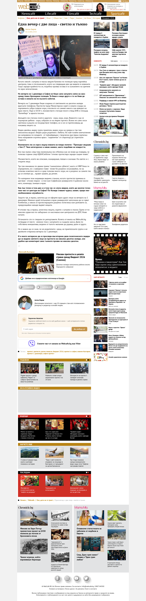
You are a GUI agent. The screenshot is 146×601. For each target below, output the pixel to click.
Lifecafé (50, 13)
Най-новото (114, 61)
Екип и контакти (91, 589)
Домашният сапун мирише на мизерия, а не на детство (115, 6)
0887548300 (99, 586)
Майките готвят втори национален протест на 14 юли (54, 378)
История (96, 18)
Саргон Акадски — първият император (119, 179)
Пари (72, 18)
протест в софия (70, 351)
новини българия (83, 351)
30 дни (126, 277)
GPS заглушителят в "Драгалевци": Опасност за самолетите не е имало (112, 96)
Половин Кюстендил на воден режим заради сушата (120, 35)
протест (30, 351)
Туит (62, 287)
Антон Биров (30, 29)
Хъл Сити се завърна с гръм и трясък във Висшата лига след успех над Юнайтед (113, 72)
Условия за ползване (56, 589)
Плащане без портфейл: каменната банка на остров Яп (102, 180)
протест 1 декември (34, 353)
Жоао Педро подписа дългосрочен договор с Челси (112, 105)
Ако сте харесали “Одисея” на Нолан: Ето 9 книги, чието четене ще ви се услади (53, 435)
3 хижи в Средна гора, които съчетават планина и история (29, 462)
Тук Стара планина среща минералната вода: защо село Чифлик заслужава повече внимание (79, 463)
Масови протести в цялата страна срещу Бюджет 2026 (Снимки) (70, 257)
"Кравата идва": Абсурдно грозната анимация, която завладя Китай (79, 435)
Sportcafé (118, 13)
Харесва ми (46, 287)
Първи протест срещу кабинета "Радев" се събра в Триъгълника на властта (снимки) (29, 379)
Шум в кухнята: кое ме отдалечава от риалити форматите (119, 204)
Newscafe (22, 252)
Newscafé (28, 13)
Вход (126, 1)
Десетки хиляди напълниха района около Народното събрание (73, 265)
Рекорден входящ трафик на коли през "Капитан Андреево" (101, 52)
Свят (66, 18)
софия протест (48, 353)
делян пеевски (46, 351)
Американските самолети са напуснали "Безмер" (110, 91)
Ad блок (87, 18)
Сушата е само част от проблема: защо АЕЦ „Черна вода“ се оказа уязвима (101, 159)
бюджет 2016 (58, 351)
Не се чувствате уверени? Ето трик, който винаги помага (101, 226)
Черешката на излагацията (79, 5)
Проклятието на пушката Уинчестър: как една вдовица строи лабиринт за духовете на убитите (119, 160)
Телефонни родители (120, 224)
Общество (57, 18)
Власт (49, 18)
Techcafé (95, 13)
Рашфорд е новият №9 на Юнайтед (112, 101)
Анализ (79, 18)
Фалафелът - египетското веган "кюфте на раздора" (28, 490)
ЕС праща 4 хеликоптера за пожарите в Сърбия (101, 35)
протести (37, 351)
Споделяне (28, 287)
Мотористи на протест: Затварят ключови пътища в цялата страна (78, 378)
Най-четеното (124, 61)
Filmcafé (73, 13)
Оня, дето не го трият (35, 18)
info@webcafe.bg (88, 586)
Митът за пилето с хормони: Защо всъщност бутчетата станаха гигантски (28, 435)
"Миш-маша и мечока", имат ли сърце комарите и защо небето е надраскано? (100, 206)
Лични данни (70, 589)
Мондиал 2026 (108, 18)
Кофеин (21, 18)
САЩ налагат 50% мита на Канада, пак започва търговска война (119, 53)
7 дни (120, 277)
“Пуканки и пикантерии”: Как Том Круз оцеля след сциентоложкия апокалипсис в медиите (110, 265)
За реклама (80, 589)
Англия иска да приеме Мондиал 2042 (111, 117)
